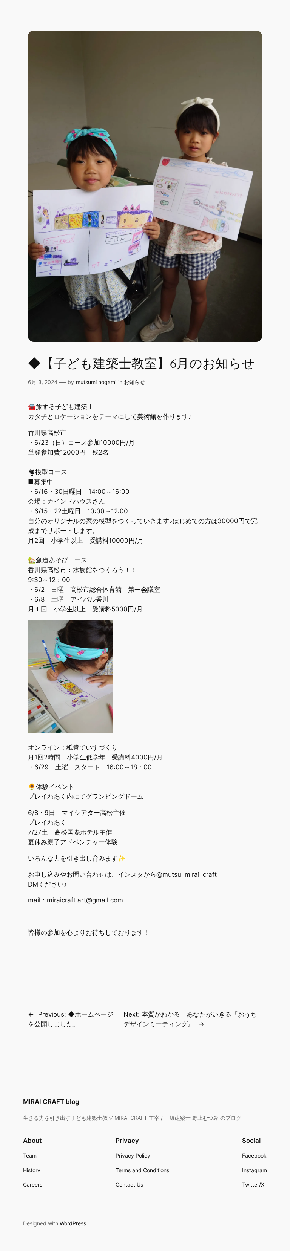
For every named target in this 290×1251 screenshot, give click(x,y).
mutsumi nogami (96, 382)
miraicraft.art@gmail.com (85, 900)
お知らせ (134, 382)
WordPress (73, 1223)
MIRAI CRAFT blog (51, 1102)
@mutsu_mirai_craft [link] (186, 874)
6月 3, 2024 (42, 382)
